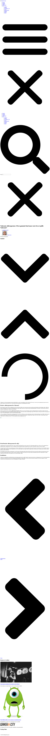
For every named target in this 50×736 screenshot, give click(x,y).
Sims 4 (5, 12)
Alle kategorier (2, 733)
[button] (25, 63)
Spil (3, 116)
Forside (3, 2)
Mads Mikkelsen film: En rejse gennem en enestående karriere (10, 719)
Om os (1, 731)
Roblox (5, 122)
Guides (3, 4)
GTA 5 (5, 9)
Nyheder (3, 3)
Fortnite (5, 7)
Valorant (5, 11)
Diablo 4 (5, 6)
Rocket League (6, 10)
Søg (1, 174)
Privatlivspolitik (2, 732)
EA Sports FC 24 (7, 8)
